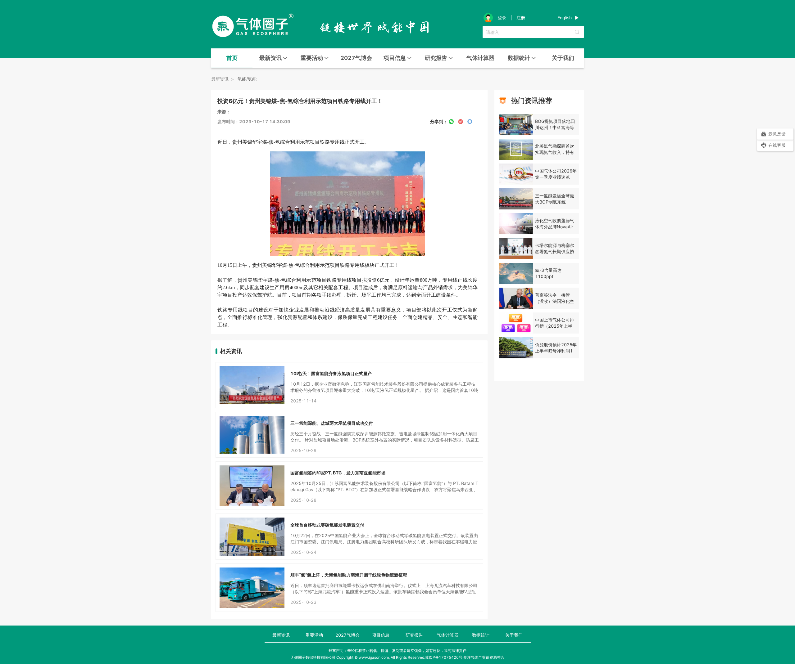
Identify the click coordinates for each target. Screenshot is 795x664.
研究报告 (414, 635)
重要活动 (314, 635)
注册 (520, 18)
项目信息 (380, 635)
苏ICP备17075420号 (443, 657)
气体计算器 (480, 58)
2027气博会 (356, 58)
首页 (232, 58)
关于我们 (563, 58)
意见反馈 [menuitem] (777, 134)
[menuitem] (231, 58)
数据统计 (480, 635)
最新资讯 (281, 635)
